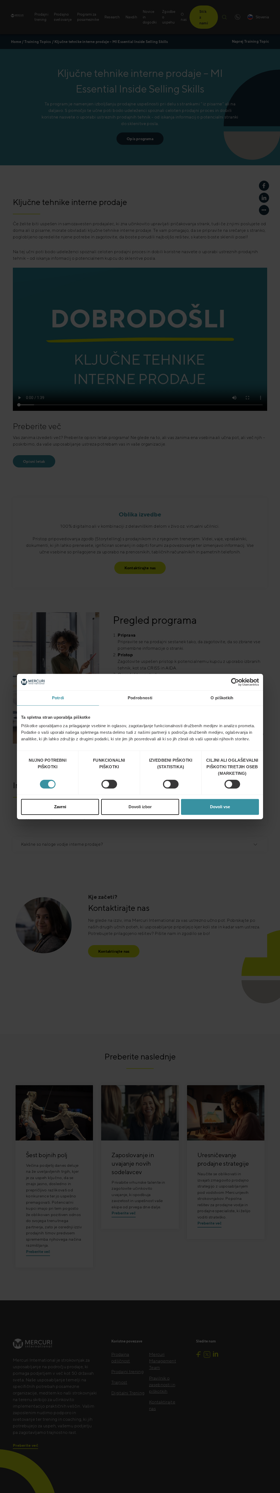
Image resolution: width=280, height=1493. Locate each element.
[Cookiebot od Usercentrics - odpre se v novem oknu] (235, 682)
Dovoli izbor (140, 806)
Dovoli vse (220, 806)
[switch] (109, 784)
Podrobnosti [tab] (140, 697)
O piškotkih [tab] (222, 697)
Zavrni (60, 806)
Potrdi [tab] (58, 697)
